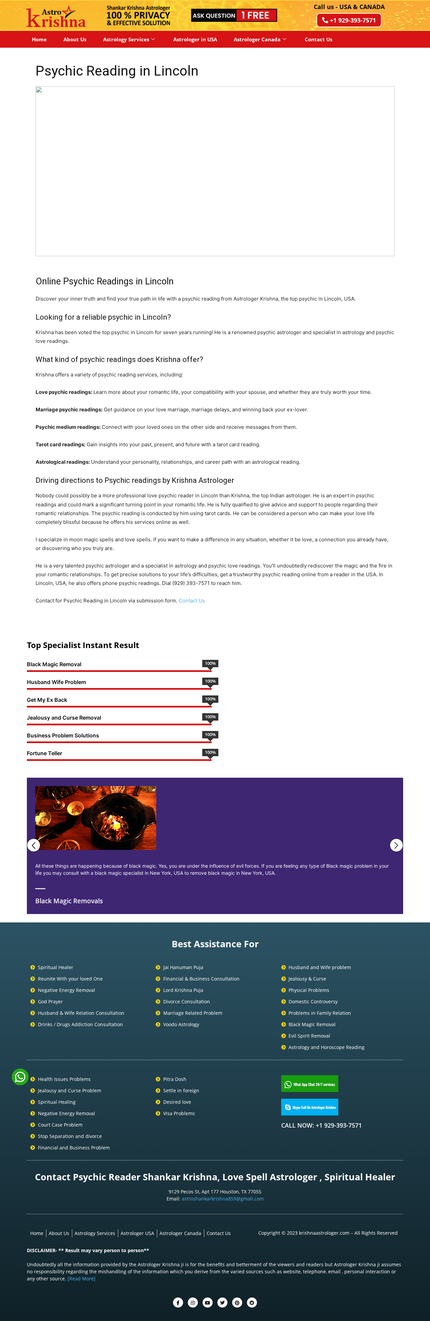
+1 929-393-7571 (353, 20)
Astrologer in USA (195, 39)
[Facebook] (178, 1302)
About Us (74, 39)
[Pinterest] (237, 1302)
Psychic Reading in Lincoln (117, 71)
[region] (215, 171)
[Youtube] (208, 1302)
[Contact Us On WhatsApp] (20, 1083)
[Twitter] (193, 1302)
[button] (46, 171)
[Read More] (81, 1278)
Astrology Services (126, 39)
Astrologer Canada (257, 39)
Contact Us (318, 39)
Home (39, 39)
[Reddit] (252, 1302)
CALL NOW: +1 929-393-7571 (321, 1125)
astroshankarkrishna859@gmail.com (223, 1198)
